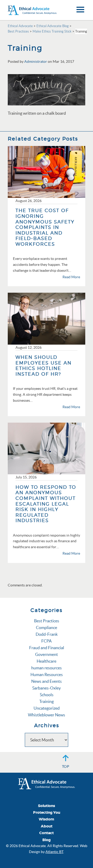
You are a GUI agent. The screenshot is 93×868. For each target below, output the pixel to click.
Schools (46, 694)
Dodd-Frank (47, 634)
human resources (46, 667)
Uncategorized (47, 708)
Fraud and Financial (46, 647)
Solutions (46, 805)
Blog (46, 840)
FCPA (46, 641)
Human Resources (46, 674)
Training (46, 701)
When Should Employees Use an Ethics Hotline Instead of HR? (44, 365)
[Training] (46, 89)
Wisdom (46, 819)
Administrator (35, 61)
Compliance (46, 627)
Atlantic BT (54, 852)
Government (46, 654)
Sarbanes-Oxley (46, 688)
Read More (71, 277)
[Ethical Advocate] (46, 783)
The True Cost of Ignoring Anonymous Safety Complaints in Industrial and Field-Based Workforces (45, 227)
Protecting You (46, 812)
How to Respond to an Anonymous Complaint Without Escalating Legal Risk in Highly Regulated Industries (46, 503)
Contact (46, 833)
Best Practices (46, 620)
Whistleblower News (46, 714)
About (46, 826)
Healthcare (46, 661)
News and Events (46, 681)
